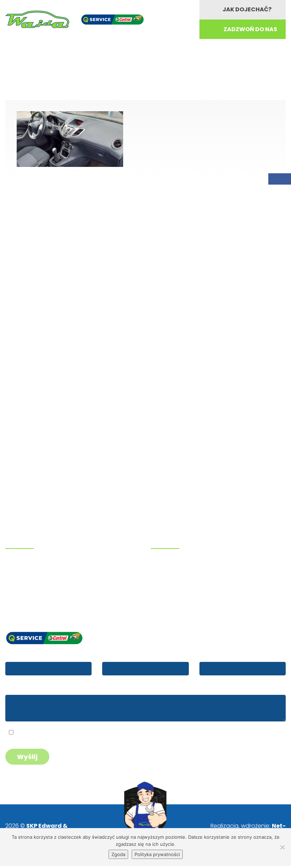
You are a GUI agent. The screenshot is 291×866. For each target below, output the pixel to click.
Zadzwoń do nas (250, 29)
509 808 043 (33, 565)
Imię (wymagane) (29, 655)
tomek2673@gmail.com (42, 591)
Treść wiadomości (30, 688)
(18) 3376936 (34, 574)
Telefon (210, 655)
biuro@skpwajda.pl (35, 601)
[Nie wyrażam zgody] (282, 847)
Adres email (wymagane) (136, 655)
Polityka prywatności (157, 854)
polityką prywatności (68, 733)
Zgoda (118, 854)
